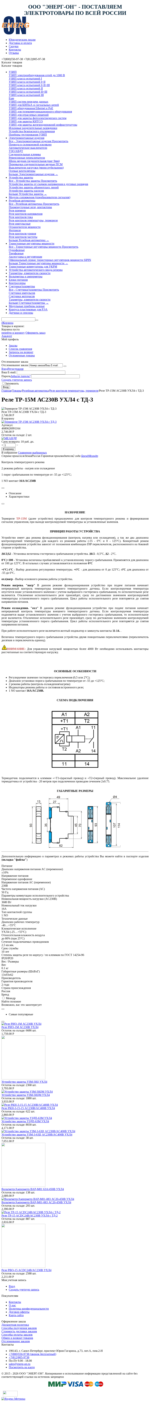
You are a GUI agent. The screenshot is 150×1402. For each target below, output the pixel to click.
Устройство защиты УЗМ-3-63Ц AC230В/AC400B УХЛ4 (36, 1134)
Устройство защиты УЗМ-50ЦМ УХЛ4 (25, 1094)
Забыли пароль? (21, 376)
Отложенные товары (22, 355)
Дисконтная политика (15, 1324)
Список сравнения (20, 348)
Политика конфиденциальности (29, 1308)
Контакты (15, 49)
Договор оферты (19, 1311)
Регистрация (15, 368)
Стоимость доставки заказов (19, 1331)
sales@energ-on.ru (19, 1364)
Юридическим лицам (22, 39)
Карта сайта (16, 1315)
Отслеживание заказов (15, 1341)
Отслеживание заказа (14, 365)
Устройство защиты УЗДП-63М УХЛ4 (25, 1121)
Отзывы (14, 52)
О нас (12, 1305)
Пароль (6, 376)
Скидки (13, 46)
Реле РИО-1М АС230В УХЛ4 (19, 1027)
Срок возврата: (10, 441)
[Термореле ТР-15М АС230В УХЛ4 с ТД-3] (29, 421)
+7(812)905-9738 (19, 1357)
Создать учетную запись (16, 379)
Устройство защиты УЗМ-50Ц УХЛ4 (24, 1081)
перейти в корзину (13, 332)
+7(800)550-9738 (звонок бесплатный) (32, 1354)
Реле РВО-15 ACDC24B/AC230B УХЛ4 (26, 1270)
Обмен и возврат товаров (17, 1338)
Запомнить (12, 383)
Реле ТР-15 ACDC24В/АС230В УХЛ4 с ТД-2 (29, 1215)
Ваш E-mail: (8, 372)
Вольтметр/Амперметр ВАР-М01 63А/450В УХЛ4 (32, 1189)
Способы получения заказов (19, 1328)
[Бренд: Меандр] (9, 438)
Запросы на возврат (21, 352)
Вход (4, 368)
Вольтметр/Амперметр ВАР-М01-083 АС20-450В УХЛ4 (36, 1202)
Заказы (13, 345)
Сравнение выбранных (32, 452)
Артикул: (7, 425)
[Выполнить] (64, 366)
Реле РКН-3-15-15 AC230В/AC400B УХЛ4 (28, 1108)
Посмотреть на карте (22, 1367)
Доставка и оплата (20, 43)
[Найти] (36, 320)
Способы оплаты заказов (17, 1334)
